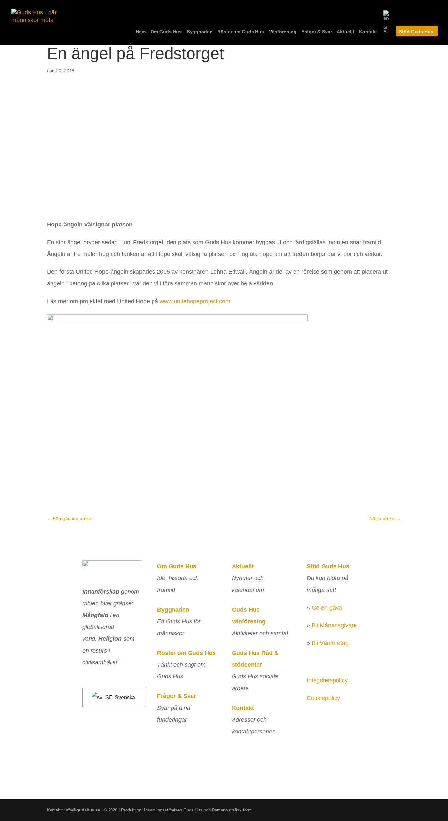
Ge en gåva (327, 607)
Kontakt (368, 31)
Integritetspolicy (327, 680)
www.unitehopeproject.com (195, 301)
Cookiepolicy (323, 698)
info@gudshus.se (82, 810)
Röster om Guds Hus (240, 31)
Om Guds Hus (166, 31)
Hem (141, 31)
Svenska (124, 697)
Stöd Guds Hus (416, 31)
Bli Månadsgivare (334, 625)
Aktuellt (345, 31)
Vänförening (282, 31)
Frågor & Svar (316, 31)
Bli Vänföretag (330, 643)
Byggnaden (200, 31)
